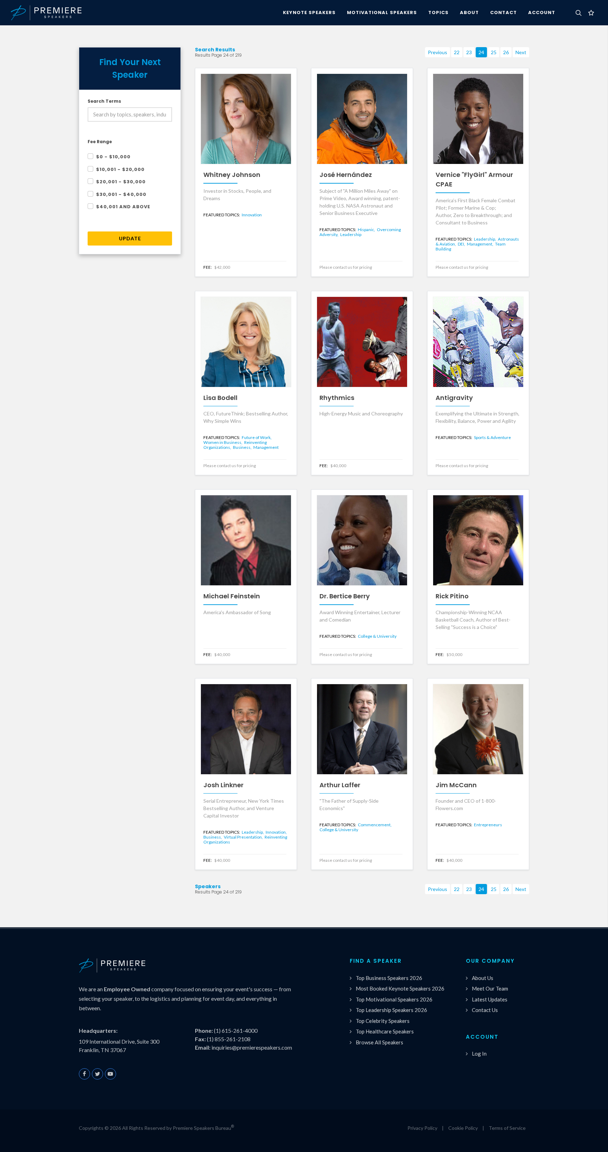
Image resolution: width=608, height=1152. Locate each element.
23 (469, 52)
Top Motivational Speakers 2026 (394, 999)
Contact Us (485, 1010)
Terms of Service (507, 1128)
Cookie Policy (463, 1128)
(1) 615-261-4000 (236, 1030)
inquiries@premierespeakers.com (251, 1047)
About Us (482, 978)
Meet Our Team (490, 988)
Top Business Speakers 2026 (389, 978)
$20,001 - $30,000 (121, 181)
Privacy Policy (422, 1128)
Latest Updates (489, 999)
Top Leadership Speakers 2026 (391, 1010)
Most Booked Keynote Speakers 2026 (400, 988)
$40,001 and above (123, 206)
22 (457, 52)
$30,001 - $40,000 (121, 194)
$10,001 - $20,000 (120, 169)
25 (493, 52)
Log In (479, 1053)
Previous (437, 52)
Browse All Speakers (379, 1042)
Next (520, 52)
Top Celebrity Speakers (383, 1021)
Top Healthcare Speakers (385, 1031)
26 (506, 52)
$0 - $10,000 (113, 156)
